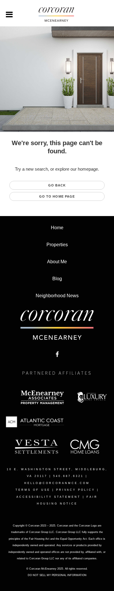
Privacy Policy (75, 489)
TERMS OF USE (32, 489)
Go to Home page (57, 196)
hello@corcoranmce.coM (57, 483)
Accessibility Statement (48, 496)
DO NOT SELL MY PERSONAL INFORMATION (57, 575)
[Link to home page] (57, 14)
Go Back (57, 185)
